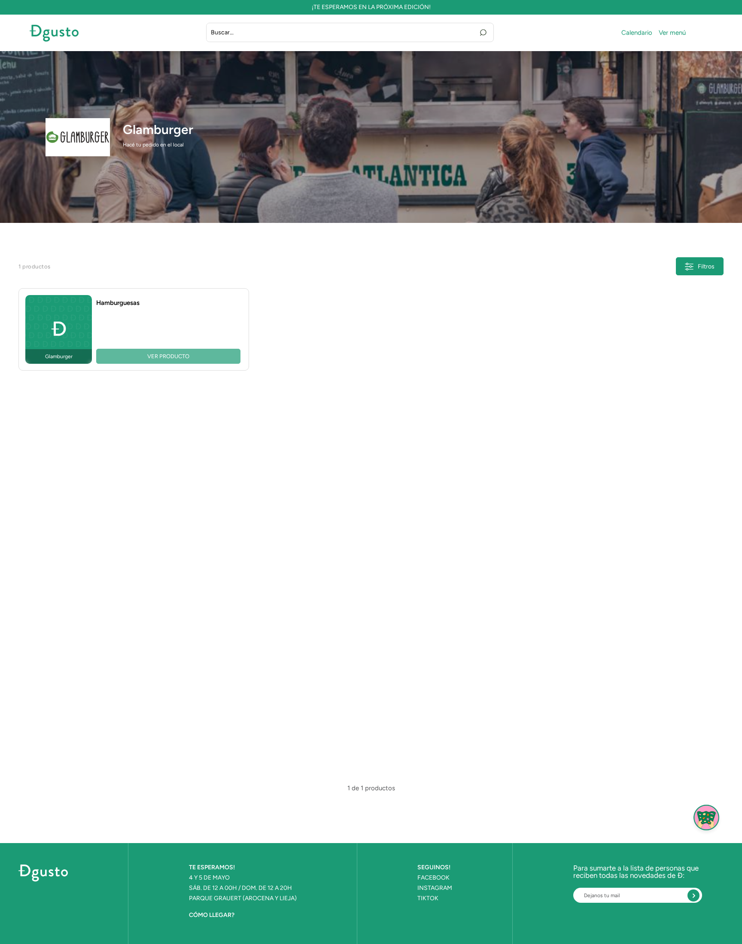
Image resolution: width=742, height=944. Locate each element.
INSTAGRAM (434, 888)
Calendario (636, 33)
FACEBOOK (433, 878)
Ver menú (672, 33)
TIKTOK (427, 898)
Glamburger (158, 129)
